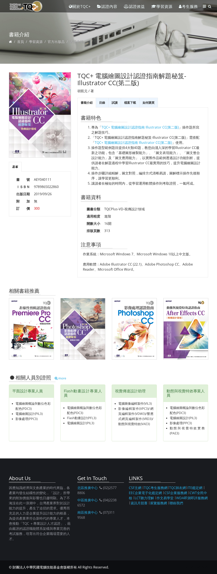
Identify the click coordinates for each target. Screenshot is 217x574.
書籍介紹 (87, 102)
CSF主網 (135, 487)
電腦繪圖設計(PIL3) (29, 413)
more (62, 378)
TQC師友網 (177, 487)
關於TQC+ (81, 6)
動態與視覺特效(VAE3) (134, 424)
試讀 (115, 102)
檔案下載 (130, 102)
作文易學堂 (165, 498)
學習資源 (164, 6)
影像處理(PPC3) (26, 419)
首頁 (20, 41)
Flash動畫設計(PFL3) (81, 418)
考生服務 (190, 6)
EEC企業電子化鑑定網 (145, 493)
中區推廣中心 (87, 500)
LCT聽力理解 (144, 498)
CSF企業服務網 (175, 493)
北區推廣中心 (87, 487)
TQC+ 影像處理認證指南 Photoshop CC (134, 328)
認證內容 (109, 6)
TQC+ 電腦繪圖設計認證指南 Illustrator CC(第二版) (140, 127)
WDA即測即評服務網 (192, 498)
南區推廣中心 (87, 512)
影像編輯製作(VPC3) (133, 408)
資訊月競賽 (139, 503)
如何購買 (148, 102)
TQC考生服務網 (155, 487)
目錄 (102, 102)
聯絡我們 (176, 503)
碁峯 (15, 167)
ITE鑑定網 (195, 487)
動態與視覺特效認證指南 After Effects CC (186, 328)
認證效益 (137, 6)
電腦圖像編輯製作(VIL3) (135, 403)
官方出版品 (56, 41)
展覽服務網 (158, 503)
